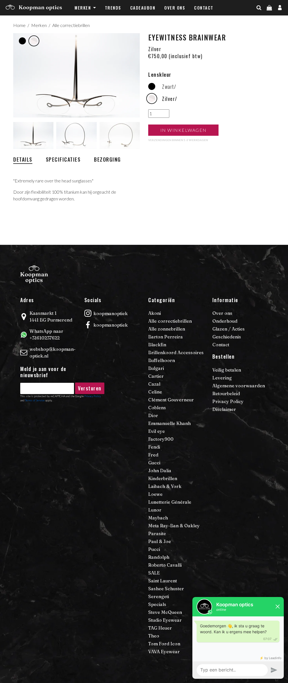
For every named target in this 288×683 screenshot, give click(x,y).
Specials (157, 604)
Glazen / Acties (228, 329)
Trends (113, 7)
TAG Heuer (160, 628)
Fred (153, 455)
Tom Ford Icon (164, 643)
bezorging (107, 159)
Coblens (157, 407)
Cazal (154, 384)
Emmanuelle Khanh (169, 423)
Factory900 (161, 439)
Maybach (158, 518)
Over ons (174, 7)
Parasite (157, 533)
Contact (203, 7)
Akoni (154, 313)
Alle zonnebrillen (166, 329)
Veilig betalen (226, 370)
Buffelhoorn (161, 360)
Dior (153, 415)
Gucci (154, 462)
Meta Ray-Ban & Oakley (174, 525)
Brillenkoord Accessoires (176, 352)
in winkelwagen (183, 130)
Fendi (154, 447)
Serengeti (158, 596)
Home (19, 25)
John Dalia (159, 470)
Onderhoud (224, 321)
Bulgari (156, 368)
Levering (222, 378)
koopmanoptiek (110, 313)
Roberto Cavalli (165, 565)
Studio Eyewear (165, 620)
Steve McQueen (165, 612)
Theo (153, 636)
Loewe (155, 494)
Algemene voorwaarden (238, 385)
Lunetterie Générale (169, 502)
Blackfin (157, 344)
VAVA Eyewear (164, 651)
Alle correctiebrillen (71, 25)
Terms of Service (35, 400)
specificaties (63, 159)
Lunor (154, 510)
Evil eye (156, 431)
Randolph (158, 557)
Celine (155, 392)
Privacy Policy (228, 401)
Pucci (154, 549)
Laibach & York (164, 486)
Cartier (156, 376)
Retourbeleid (226, 393)
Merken (83, 7)
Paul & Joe (159, 541)
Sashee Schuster (166, 588)
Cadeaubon (143, 7)
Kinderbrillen (162, 478)
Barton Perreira (165, 337)
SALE (154, 573)
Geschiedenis (226, 337)
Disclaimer (224, 409)
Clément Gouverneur (171, 399)
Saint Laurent (162, 581)
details (22, 159)
